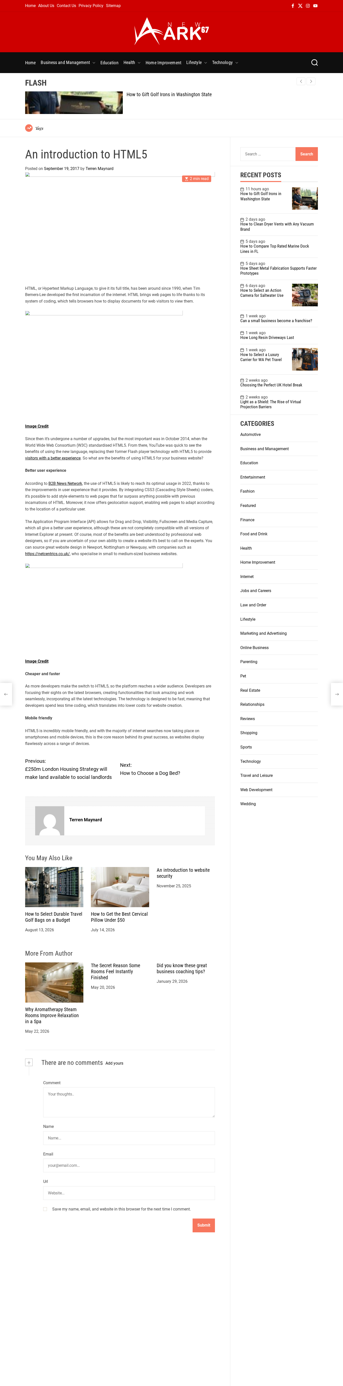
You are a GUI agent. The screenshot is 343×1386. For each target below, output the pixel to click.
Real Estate (250, 690)
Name (48, 1126)
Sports (246, 747)
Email (48, 1154)
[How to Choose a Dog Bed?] (337, 694)
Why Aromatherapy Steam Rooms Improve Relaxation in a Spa (52, 1016)
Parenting (248, 662)
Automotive (250, 434)
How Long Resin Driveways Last (267, 337)
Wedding (248, 804)
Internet (247, 576)
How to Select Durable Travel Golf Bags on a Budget (53, 917)
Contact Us (66, 5)
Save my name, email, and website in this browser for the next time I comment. (121, 1209)
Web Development (256, 789)
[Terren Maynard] (49, 820)
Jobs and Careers (255, 591)
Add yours (114, 1063)
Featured (248, 505)
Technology (222, 62)
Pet (243, 676)
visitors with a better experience (53, 458)
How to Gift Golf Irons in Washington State (169, 94)
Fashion (247, 491)
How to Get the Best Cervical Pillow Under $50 (119, 917)
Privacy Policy (91, 5)
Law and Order (253, 605)
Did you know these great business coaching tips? (182, 969)
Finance (247, 519)
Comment (52, 1082)
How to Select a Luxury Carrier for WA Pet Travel (261, 357)
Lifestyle (194, 62)
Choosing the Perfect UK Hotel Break (271, 384)
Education (109, 62)
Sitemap (113, 5)
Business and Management (65, 62)
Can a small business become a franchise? (276, 320)
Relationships (252, 704)
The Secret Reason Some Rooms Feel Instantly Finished (115, 972)
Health (129, 62)
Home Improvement (163, 62)
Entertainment (252, 477)
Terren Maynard (99, 168)
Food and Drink (253, 534)
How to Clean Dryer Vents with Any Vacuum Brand (277, 227)
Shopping (248, 733)
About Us (46, 5)
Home (30, 5)
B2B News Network (65, 483)
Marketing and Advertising (263, 633)
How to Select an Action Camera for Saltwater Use (261, 293)
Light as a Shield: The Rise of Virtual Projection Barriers (270, 404)
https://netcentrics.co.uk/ (47, 553)
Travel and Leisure (256, 775)
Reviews (247, 718)
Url (45, 1181)
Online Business (254, 647)
